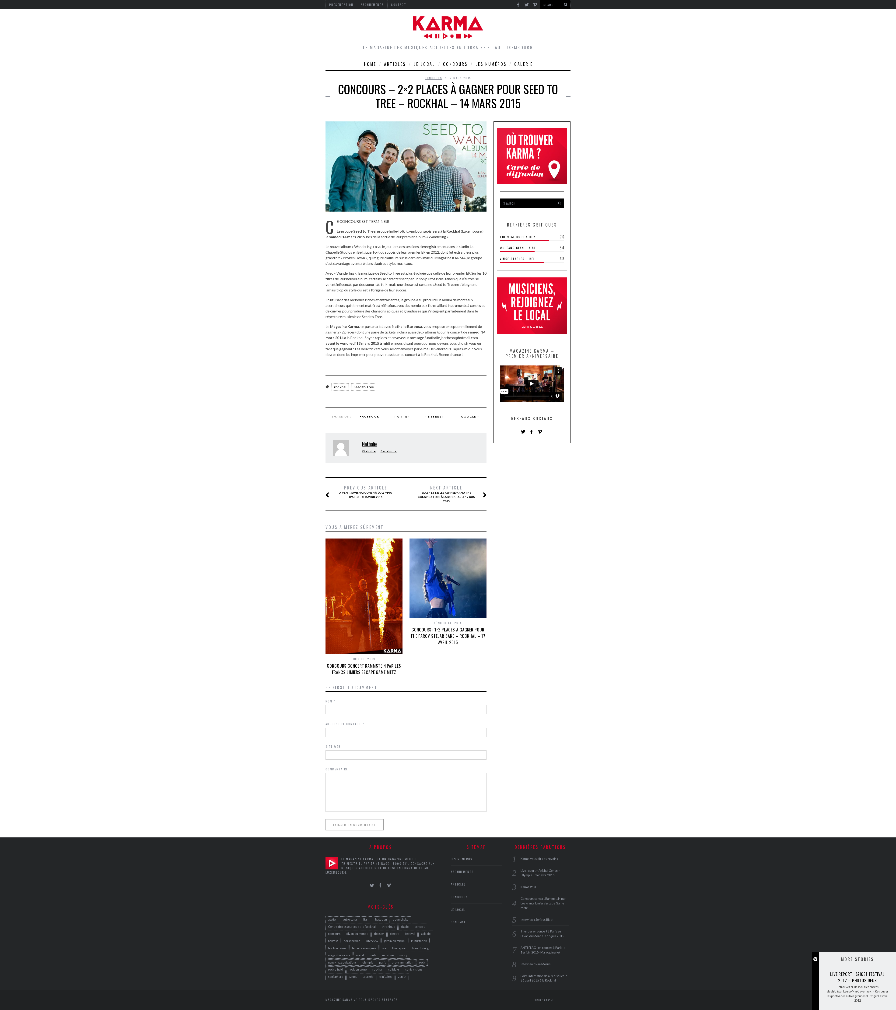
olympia (367, 962)
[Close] (815, 959)
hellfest (333, 941)
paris (382, 962)
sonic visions (413, 969)
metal (360, 955)
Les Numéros (491, 64)
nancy (403, 955)
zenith (402, 976)
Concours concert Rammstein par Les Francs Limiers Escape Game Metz (364, 669)
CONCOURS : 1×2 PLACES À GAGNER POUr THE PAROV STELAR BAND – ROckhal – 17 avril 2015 (448, 636)
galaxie (425, 934)
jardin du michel (394, 941)
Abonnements (462, 872)
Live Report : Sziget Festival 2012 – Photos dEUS (857, 977)
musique (388, 955)
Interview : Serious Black (537, 919)
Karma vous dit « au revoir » (539, 859)
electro (394, 934)
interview (372, 941)
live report (399, 948)
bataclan (381, 919)
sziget (353, 976)
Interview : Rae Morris (535, 964)
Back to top (543, 1000)
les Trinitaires (337, 948)
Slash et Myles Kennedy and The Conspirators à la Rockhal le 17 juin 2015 (446, 494)
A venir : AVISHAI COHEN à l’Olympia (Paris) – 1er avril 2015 (365, 492)
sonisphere (335, 976)
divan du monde (357, 934)
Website (369, 451)
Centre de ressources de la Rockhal (352, 926)
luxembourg (420, 948)
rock (422, 962)
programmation (402, 962)
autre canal (350, 919)
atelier (332, 919)
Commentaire (337, 769)
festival (410, 934)
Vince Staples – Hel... (519, 259)
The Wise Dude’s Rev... (519, 237)
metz (373, 955)
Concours (455, 64)
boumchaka (401, 919)
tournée (368, 976)
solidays (393, 969)
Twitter (402, 416)
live (384, 948)
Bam (366, 919)
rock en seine (358, 969)
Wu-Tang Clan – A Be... (520, 248)
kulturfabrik (419, 941)
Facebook (369, 416)
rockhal (340, 387)
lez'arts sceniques (364, 948)
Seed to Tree (364, 387)
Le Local (424, 64)
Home (370, 64)
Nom (330, 701)
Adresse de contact (345, 724)
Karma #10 (528, 887)
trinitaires (385, 976)
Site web (333, 746)
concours (334, 934)
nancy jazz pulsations (342, 962)
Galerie (523, 64)
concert (419, 926)
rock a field (335, 969)
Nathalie (369, 443)
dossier (379, 934)
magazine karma (339, 955)
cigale (405, 926)
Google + (470, 416)
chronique (388, 926)
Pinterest (434, 416)
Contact (458, 922)
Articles (395, 64)
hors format (352, 941)
